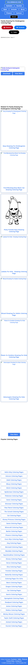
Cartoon (19, 13)
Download (6, 73)
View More (18, 73)
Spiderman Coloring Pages (14, 492)
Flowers (9, 13)
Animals (14, 9)
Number (19, 6)
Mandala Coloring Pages (14, 551)
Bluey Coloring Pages (14, 484)
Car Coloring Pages (14, 590)
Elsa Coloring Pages (14, 567)
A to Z (14, 17)
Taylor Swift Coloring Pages (14, 618)
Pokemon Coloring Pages (14, 496)
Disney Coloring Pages (14, 559)
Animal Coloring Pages (14, 622)
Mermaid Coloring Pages (14, 547)
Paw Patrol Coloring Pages (14, 507)
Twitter (15, 32)
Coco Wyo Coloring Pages (14, 539)
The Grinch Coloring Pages (14, 511)
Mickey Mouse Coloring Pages (14, 614)
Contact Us (18, 661)
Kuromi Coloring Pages (14, 626)
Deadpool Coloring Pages (14, 602)
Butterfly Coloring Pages (14, 575)
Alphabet (9, 6)
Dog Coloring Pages (14, 543)
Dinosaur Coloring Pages (14, 504)
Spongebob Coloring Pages (14, 598)
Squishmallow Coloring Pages (14, 555)
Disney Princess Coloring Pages (14, 519)
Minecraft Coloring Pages (14, 527)
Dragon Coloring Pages (14, 586)
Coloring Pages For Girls (14, 578)
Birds (23, 9)
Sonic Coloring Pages (14, 500)
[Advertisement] (14, 53)
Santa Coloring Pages (14, 523)
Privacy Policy (10, 661)
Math (5, 9)
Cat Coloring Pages (14, 515)
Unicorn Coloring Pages (14, 476)
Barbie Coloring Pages (14, 531)
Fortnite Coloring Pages (14, 571)
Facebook (21, 27)
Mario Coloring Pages (14, 582)
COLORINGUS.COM (14, 2)
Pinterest (8, 27)
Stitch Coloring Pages (14, 488)
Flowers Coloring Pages (14, 535)
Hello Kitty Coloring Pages (14, 472)
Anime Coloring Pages (14, 606)
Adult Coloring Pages (14, 480)
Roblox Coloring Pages (14, 610)
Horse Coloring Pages (14, 563)
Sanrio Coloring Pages (14, 594)
